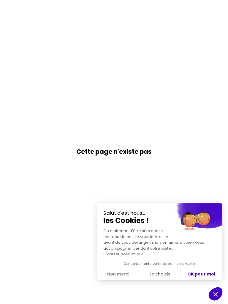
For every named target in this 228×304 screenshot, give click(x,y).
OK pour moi (201, 274)
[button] (9, 9)
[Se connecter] (219, 9)
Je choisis (159, 274)
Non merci (118, 274)
